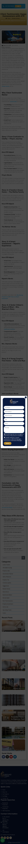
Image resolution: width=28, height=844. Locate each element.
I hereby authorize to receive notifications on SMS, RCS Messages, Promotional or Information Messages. (13, 439)
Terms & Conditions (18, 435)
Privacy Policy (10, 435)
